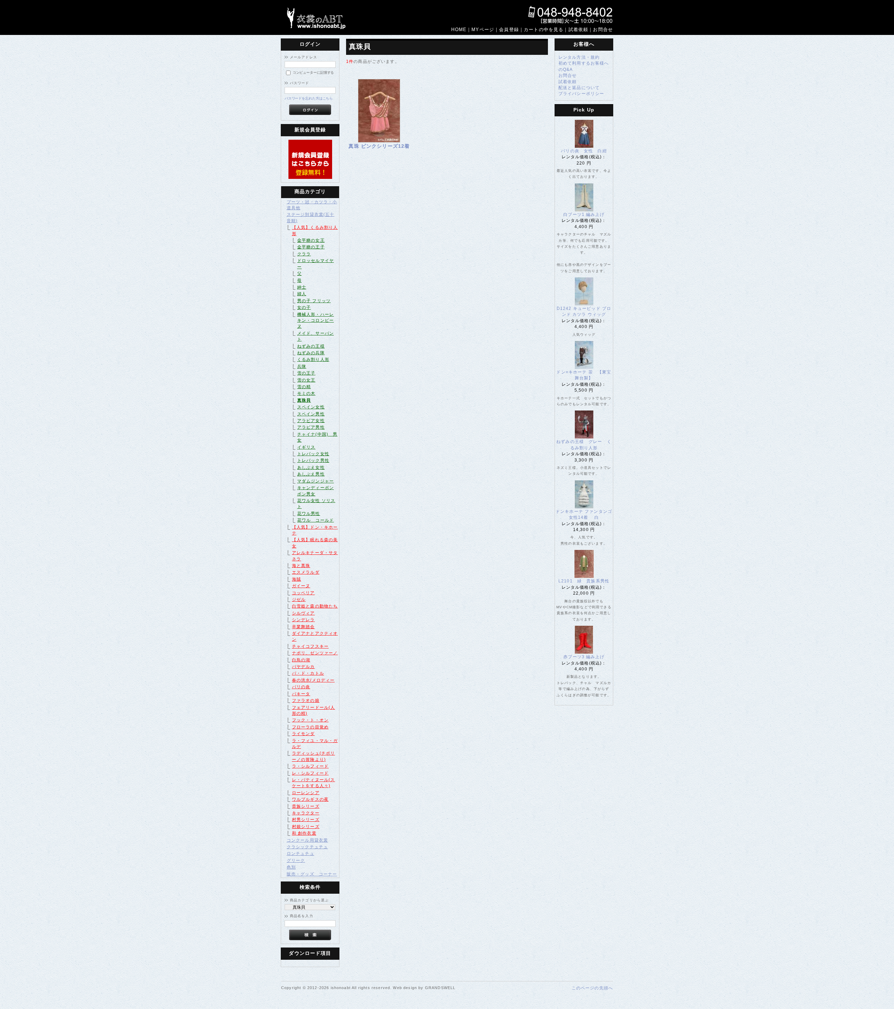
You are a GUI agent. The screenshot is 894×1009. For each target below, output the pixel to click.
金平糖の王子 (311, 247)
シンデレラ (303, 619)
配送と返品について (579, 87)
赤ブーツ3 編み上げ (583, 656)
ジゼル (299, 599)
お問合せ (567, 75)
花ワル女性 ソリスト (316, 503)
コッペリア (303, 592)
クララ (304, 254)
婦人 (301, 293)
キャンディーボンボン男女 (315, 490)
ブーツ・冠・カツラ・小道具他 (312, 204)
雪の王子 (306, 373)
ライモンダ (303, 733)
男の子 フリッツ (314, 300)
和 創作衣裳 (304, 833)
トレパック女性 (313, 453)
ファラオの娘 (306, 700)
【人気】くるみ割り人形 (315, 230)
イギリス (306, 447)
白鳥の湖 (301, 660)
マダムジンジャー (315, 481)
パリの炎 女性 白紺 (584, 150)
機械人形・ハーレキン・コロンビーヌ (315, 320)
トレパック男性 (313, 460)
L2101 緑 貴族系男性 (586, 581)
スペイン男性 (311, 414)
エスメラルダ (306, 572)
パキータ (301, 693)
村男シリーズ (306, 819)
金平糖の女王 (311, 240)
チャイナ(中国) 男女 (317, 437)
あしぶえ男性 (311, 474)
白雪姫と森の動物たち (315, 606)
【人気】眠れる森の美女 (315, 542)
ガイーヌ (301, 585)
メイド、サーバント (315, 336)
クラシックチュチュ (307, 846)
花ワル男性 (308, 513)
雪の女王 (306, 380)
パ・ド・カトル (308, 673)
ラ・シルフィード (310, 766)
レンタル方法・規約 (579, 57)
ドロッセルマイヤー (315, 263)
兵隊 (301, 366)
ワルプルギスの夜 (310, 799)
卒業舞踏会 (303, 626)
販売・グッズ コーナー (312, 874)
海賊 (296, 579)
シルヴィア (303, 613)
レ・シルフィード (310, 773)
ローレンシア (306, 792)
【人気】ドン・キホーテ (315, 530)
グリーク (296, 860)
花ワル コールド (315, 520)
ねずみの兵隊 (311, 352)
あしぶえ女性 (311, 467)
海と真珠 (301, 565)
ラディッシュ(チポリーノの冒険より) (313, 756)
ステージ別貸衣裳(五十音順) (311, 217)
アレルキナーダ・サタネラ (315, 555)
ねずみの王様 (311, 346)
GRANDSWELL (440, 988)
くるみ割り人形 (313, 359)
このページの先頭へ (592, 988)
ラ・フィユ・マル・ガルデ (315, 743)
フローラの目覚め (310, 727)
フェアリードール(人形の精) (313, 710)
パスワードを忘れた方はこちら (309, 98)
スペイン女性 (311, 407)
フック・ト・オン (310, 720)
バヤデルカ (303, 666)
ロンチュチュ (300, 853)
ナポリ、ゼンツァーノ (315, 653)
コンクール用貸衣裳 (307, 840)
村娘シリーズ (306, 826)
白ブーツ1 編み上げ (583, 214)
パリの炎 (301, 686)
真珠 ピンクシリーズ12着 (379, 146)
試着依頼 (567, 81)
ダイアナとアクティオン (315, 636)
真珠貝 (304, 400)
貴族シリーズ (306, 806)
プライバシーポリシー (581, 93)
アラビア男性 (311, 427)
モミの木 (306, 393)
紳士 (301, 287)
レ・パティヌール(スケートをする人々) (313, 782)
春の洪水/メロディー (313, 680)
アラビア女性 (311, 420)
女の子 (304, 307)
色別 (291, 867)
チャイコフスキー (310, 646)
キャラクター (306, 813)
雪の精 (304, 386)
